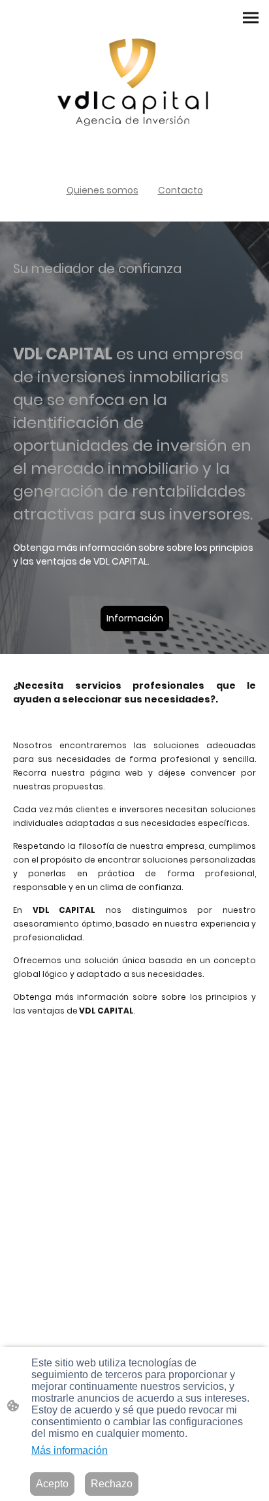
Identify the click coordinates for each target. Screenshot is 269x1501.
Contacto (180, 190)
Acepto (52, 1483)
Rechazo (112, 1483)
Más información (69, 1450)
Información (134, 618)
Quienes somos (102, 190)
